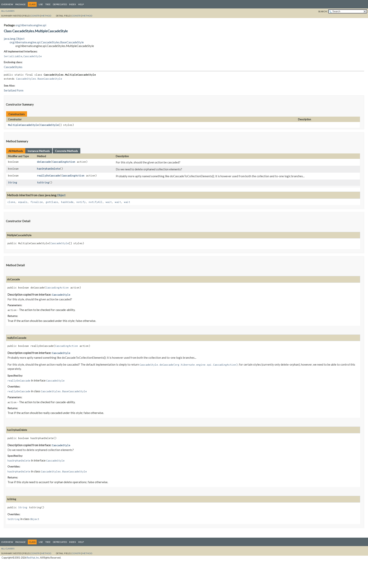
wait (109, 202)
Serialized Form (13, 90)
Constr (35, 15)
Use (41, 4)
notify (81, 202)
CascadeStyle (32, 56)
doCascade (44, 161)
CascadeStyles (13, 67)
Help (81, 4)
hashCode (67, 202)
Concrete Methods (66, 150)
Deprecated (60, 4)
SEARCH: (322, 11)
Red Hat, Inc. (33, 557)
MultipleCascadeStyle (23, 124)
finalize (36, 202)
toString (43, 182)
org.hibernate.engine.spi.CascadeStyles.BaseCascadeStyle (47, 42)
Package (20, 4)
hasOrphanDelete (48, 168)
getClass (52, 202)
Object (61, 195)
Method (46, 15)
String (12, 182)
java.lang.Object (14, 38)
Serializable (13, 56)
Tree (48, 4)
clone (11, 202)
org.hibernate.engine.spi (30, 25)
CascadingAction (63, 161)
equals (22, 202)
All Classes (7, 10)
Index (72, 4)
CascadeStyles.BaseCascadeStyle (39, 78)
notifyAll (96, 202)
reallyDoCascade (48, 175)
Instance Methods (39, 150)
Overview (7, 4)
